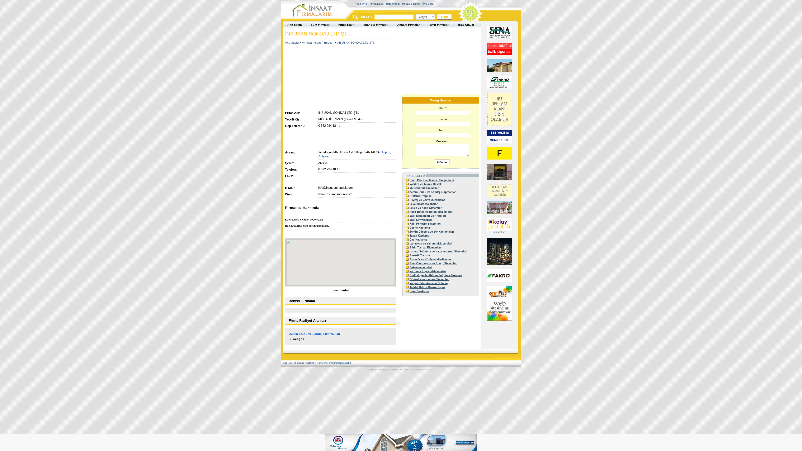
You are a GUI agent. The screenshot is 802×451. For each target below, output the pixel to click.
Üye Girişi (428, 3)
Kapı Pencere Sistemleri (425, 223)
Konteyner (288, 363)
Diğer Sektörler (419, 291)
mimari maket (341, 363)
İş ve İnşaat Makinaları (424, 203)
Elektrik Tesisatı (420, 255)
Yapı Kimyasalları (421, 219)
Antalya (323, 156)
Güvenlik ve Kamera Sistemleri (429, 279)
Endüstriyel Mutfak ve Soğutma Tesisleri (436, 275)
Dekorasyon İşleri (421, 267)
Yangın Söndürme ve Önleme (429, 283)
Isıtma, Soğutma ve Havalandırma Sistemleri (438, 251)
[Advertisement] (320, 76)
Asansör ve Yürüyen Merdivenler (431, 259)
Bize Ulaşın (393, 3)
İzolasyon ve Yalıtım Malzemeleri (431, 243)
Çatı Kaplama (418, 239)
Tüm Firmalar (320, 24)
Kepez (385, 152)
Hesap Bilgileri (411, 3)
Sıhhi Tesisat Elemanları (425, 247)
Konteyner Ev (324, 363)
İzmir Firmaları (439, 24)
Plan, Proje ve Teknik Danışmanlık (432, 180)
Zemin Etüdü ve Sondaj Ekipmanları (314, 334)
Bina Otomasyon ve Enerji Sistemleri (433, 263)
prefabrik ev (500, 232)
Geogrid (298, 339)
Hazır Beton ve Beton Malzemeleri (431, 211)
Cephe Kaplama (420, 227)
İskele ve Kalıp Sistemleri (426, 207)
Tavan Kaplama (419, 235)
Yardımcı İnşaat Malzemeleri (428, 271)
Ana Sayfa (361, 3)
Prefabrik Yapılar (420, 196)
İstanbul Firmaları (375, 24)
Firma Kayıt (376, 3)
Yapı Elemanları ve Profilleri (428, 215)
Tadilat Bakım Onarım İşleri (427, 287)
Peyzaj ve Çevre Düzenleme (427, 199)
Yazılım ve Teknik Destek (426, 184)
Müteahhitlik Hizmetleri (424, 188)
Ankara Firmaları (408, 24)
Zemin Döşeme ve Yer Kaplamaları (432, 231)
